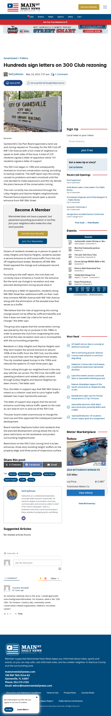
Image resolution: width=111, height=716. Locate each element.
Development (24, 474)
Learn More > (23, 709)
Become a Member (89, 7)
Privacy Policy (70, 693)
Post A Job (79, 222)
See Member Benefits (32, 233)
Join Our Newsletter (32, 241)
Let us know (76, 167)
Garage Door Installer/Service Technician (85, 214)
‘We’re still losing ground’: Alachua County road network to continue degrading (87, 355)
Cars (79, 17)
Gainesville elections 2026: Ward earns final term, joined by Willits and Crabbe (88, 407)
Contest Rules (87, 693)
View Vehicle (87, 492)
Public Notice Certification (71, 701)
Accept (9, 709)
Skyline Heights (11, 480)
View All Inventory (87, 503)
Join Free (87, 150)
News (50, 17)
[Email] (24, 518)
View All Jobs (93, 222)
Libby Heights (49, 474)
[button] (70, 463)
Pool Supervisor (74, 180)
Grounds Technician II (77, 207)
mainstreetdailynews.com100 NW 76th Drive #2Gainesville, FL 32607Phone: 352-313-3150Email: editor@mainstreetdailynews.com (28, 678)
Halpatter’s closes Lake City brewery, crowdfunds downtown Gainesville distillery (88, 367)
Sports (61, 17)
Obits (70, 17)
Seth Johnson (16, 74)
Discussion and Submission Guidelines (23, 693)
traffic (22, 480)
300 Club (12, 474)
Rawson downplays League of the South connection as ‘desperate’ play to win (88, 387)
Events (41, 17)
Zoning (31, 480)
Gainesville (37, 474)
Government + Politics (16, 58)
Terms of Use (52, 693)
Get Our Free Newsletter (54, 22)
